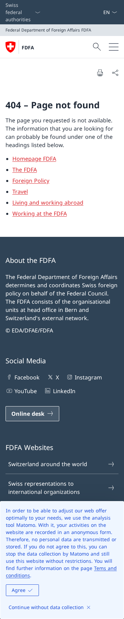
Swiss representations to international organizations (44, 488)
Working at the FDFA (39, 213)
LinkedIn (64, 391)
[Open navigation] (113, 47)
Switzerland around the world (47, 464)
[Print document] (99, 72)
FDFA (28, 47)
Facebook (27, 377)
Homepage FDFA (34, 158)
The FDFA (24, 169)
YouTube (25, 391)
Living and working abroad (47, 202)
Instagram (88, 377)
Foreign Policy (30, 180)
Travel (20, 191)
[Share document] (115, 72)
